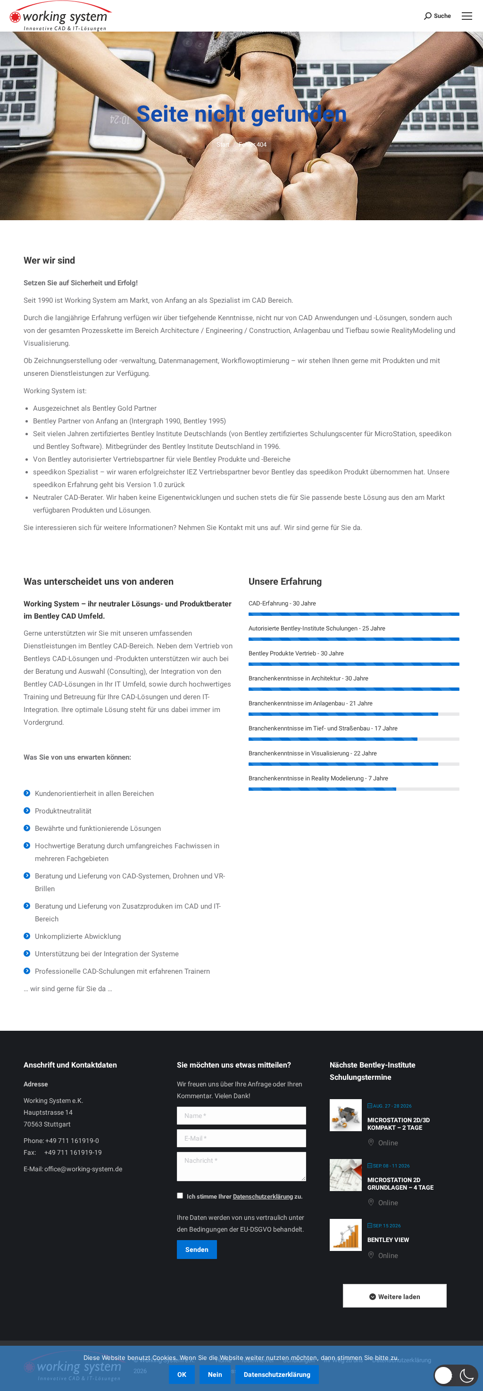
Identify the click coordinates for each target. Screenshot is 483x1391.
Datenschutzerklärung (277, 1374)
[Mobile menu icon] (467, 16)
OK (181, 1374)
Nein (215, 1374)
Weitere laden (399, 1296)
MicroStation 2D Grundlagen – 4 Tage (400, 1183)
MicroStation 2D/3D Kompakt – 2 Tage (398, 1124)
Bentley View (388, 1239)
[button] (455, 1375)
